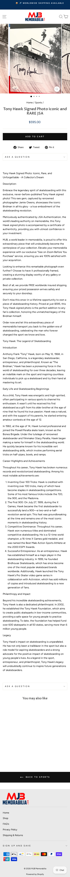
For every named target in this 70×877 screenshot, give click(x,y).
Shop (5, 818)
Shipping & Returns (13, 835)
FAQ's (6, 823)
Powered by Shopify (35, 874)
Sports (38, 102)
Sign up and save (17, 845)
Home (29, 102)
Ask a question (17, 157)
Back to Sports (37, 777)
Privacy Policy (10, 829)
